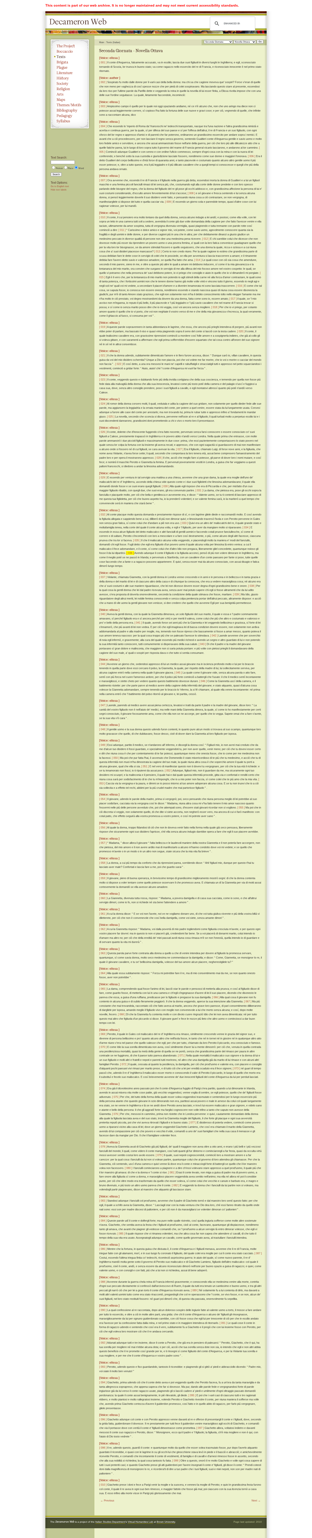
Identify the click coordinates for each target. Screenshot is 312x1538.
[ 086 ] (103, 1248)
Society (69, 83)
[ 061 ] (103, 913)
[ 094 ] (103, 1382)
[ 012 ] (205, 238)
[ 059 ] (103, 878)
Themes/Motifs (69, 105)
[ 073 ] (236, 1068)
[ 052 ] (168, 770)
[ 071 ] (181, 1055)
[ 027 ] (179, 449)
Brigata (69, 62)
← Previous (107, 1500)
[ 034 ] (246, 527)
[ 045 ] (178, 672)
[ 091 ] (223, 1322)
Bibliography (69, 110)
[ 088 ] (103, 1281)
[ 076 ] (115, 1113)
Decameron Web (79, 22)
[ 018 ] (215, 307)
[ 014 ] (198, 259)
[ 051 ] (145, 766)
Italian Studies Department (110, 1521)
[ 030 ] (165, 486)
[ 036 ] (130, 552)
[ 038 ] (251, 585)
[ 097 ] (200, 1427)
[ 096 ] (103, 1419)
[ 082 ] (175, 1185)
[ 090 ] (103, 1310)
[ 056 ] (103, 827)
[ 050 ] (115, 757)
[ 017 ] (233, 298)
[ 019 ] (103, 326)
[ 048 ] (103, 729)
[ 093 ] (103, 1366)
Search (56, 174)
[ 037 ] (103, 577)
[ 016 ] (240, 285)
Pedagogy (69, 115)
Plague (69, 67)
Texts (69, 56)
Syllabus (69, 121)
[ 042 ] (214, 635)
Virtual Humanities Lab (140, 1521)
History (69, 78)
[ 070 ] (103, 1046)
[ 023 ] (103, 379)
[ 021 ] (103, 355)
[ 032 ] (103, 514)
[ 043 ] (202, 644)
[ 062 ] (103, 929)
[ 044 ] (103, 664)
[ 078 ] (103, 1146)
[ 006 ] (251, 156)
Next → (256, 1500)
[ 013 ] (158, 251)
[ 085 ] (121, 1233)
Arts (69, 94)
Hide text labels (59, 190)
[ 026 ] (103, 431)
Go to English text (60, 186)
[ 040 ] (103, 614)
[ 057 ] (103, 842)
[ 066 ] (215, 997)
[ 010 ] (103, 217)
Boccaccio (69, 51)
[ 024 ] (103, 403)
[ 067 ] (247, 1001)
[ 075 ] (115, 1096)
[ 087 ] (258, 1253)
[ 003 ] (103, 106)
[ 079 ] (159, 1155)
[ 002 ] (103, 82)
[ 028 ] (158, 457)
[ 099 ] (176, 1460)
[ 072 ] (123, 1064)
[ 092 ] (103, 1342)
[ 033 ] (184, 523)
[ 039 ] (236, 594)
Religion (69, 89)
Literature (69, 73)
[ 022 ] (119, 363)
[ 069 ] (103, 1034)
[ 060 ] (103, 898)
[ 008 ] (191, 193)
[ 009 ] (168, 201)
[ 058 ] (103, 862)
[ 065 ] (103, 988)
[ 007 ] (103, 180)
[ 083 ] (103, 1200)
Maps (69, 99)
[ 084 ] (103, 1220)
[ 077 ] (192, 1122)
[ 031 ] (199, 490)
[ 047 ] (103, 705)
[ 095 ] (192, 1395)
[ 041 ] (138, 622)
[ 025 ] (110, 416)
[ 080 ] (128, 1168)
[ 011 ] (122, 229)
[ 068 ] (121, 1014)
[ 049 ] (103, 744)
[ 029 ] (103, 477)
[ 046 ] (203, 681)
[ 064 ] (103, 973)
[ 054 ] (103, 798)
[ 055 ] (241, 807)
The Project (69, 46)
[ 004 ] (103, 126)
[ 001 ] (103, 62)
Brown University (166, 1521)
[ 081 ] (172, 1172)
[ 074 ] (103, 1088)
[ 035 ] (136, 540)
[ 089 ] (194, 1290)
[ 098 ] (103, 1447)
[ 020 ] (240, 331)
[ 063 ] (103, 953)
